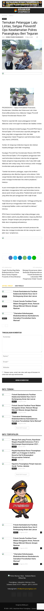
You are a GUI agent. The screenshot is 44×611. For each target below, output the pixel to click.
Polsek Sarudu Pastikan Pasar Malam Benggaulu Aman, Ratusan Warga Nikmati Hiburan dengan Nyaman (26, 407)
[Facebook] (14, 594)
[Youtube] (30, 594)
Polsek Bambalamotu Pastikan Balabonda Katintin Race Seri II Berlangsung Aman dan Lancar (25, 293)
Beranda (4, 16)
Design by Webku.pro (22, 605)
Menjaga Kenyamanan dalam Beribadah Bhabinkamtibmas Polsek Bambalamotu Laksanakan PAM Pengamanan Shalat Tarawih (32, 274)
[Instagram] (19, 594)
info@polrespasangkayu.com (26, 589)
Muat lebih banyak (21, 428)
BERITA (11, 16)
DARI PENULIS (19, 286)
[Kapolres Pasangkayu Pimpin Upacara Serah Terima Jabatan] (6, 467)
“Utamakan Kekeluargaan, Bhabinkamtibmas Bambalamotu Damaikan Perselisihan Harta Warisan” (26, 418)
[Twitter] (25, 594)
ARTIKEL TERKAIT (7, 286)
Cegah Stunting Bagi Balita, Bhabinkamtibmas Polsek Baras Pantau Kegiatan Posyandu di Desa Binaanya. (11, 273)
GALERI (14, 446)
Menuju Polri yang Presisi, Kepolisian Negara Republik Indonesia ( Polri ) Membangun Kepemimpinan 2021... (26, 442)
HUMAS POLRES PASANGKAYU (14, 37)
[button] (41, 11)
